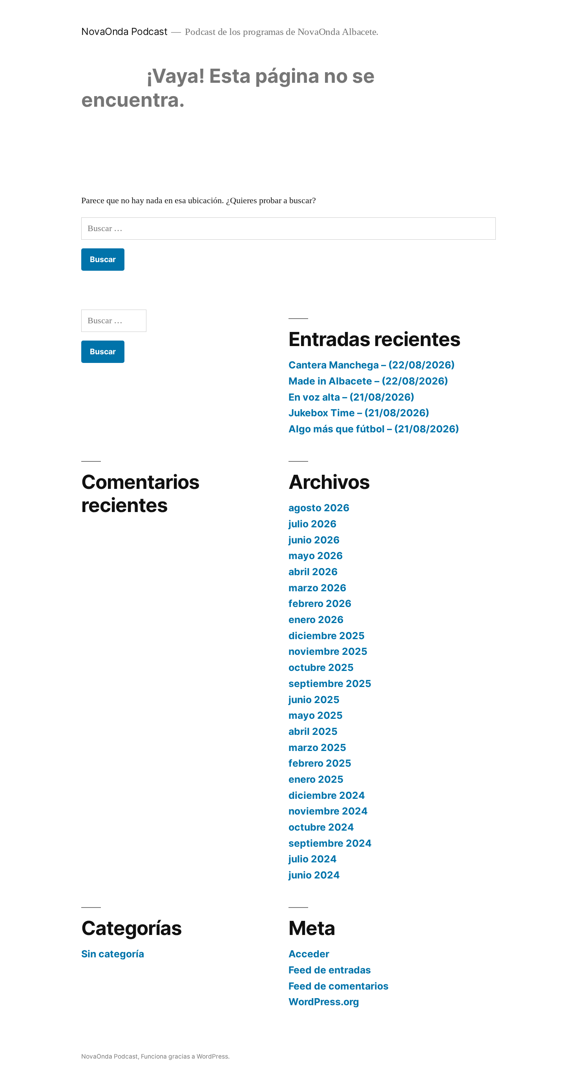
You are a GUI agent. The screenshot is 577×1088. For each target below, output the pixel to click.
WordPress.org (323, 1002)
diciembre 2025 (326, 636)
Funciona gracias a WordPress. (185, 1056)
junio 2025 (314, 699)
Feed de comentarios (338, 986)
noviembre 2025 (327, 651)
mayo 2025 (315, 715)
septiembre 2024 (330, 843)
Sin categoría (112, 954)
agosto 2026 (318, 508)
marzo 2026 (317, 588)
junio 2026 (314, 540)
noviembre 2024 (328, 811)
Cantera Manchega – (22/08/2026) (371, 365)
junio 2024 (314, 875)
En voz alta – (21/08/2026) (351, 397)
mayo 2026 (315, 555)
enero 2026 (315, 619)
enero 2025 (315, 779)
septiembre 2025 (329, 683)
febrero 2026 (319, 603)
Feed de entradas (329, 970)
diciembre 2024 (326, 795)
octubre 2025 (321, 667)
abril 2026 (313, 572)
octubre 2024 (321, 827)
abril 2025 (313, 731)
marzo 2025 (317, 747)
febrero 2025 (319, 763)
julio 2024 (312, 859)
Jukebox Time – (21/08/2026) (358, 413)
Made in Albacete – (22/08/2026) (368, 381)
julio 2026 (312, 524)
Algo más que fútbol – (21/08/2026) (373, 429)
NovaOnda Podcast (124, 31)
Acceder (308, 954)
